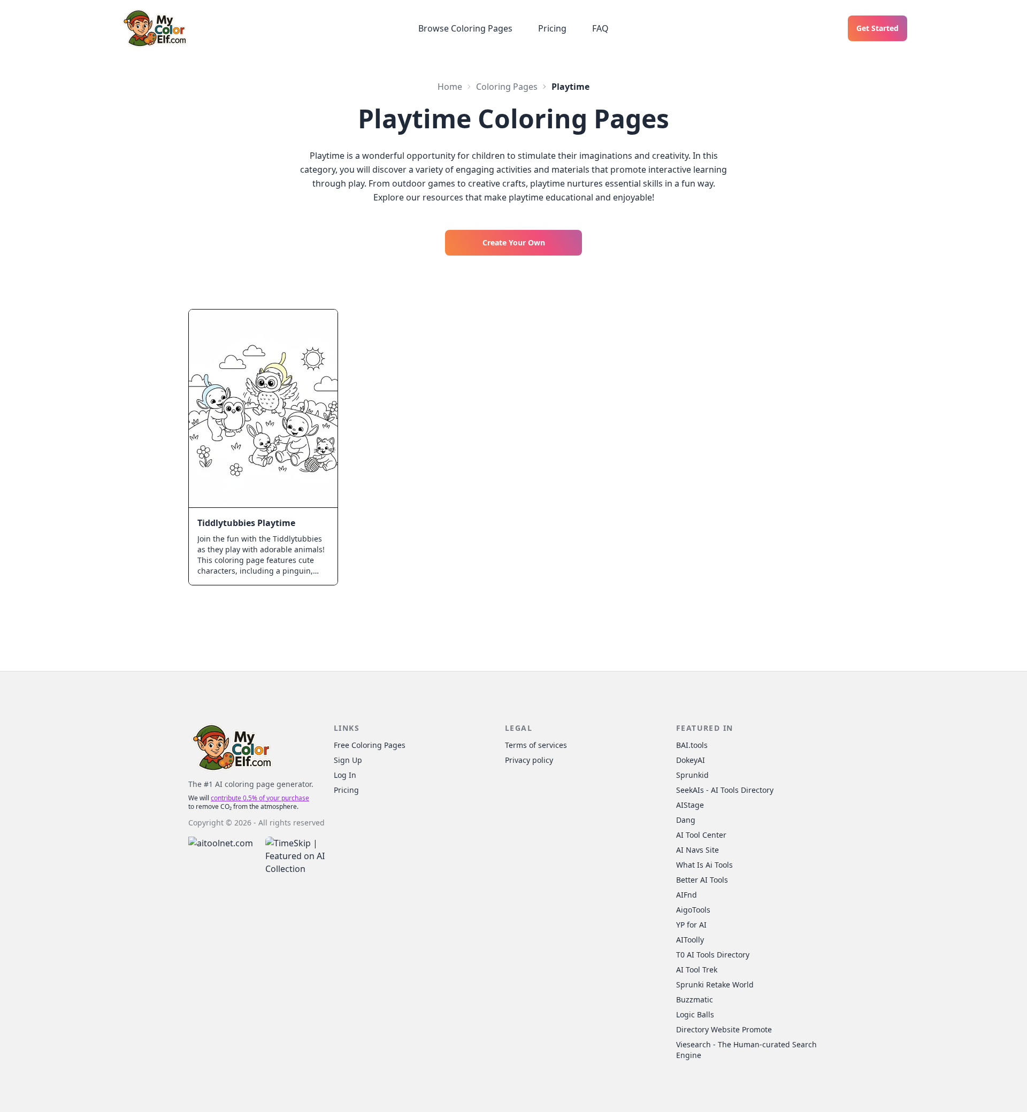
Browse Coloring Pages (465, 28)
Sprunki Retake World (715, 984)
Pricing (552, 28)
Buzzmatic (694, 999)
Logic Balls (695, 1014)
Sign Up (348, 760)
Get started (877, 28)
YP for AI (691, 925)
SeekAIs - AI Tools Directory (724, 790)
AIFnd (686, 895)
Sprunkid (692, 775)
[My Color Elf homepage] (154, 28)
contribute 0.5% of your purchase (260, 797)
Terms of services (536, 745)
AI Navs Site (697, 850)
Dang (685, 820)
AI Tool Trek (696, 969)
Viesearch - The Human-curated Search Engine (746, 1049)
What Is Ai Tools (704, 865)
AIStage (690, 805)
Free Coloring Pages (369, 745)
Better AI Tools (702, 880)
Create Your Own (513, 242)
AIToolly (690, 940)
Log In (345, 775)
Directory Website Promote (724, 1029)
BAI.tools (692, 745)
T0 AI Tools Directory (712, 954)
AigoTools (693, 910)
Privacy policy (529, 760)
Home (450, 86)
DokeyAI (690, 760)
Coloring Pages (507, 86)
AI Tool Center (701, 835)
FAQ (600, 28)
